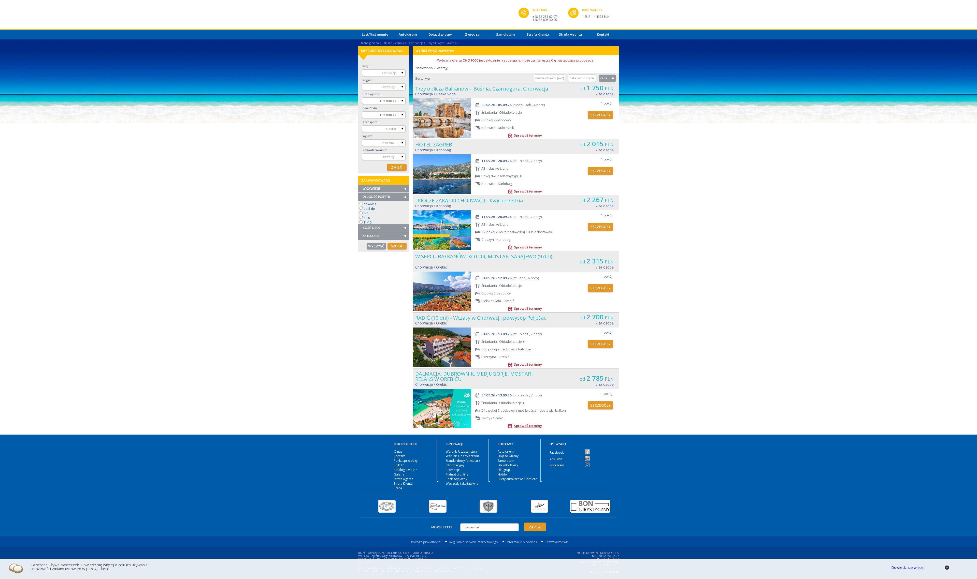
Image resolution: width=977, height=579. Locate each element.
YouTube (556, 459)
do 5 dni (370, 208)
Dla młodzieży (508, 465)
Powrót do (370, 108)
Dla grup (504, 470)
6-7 (366, 213)
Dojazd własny (440, 34)
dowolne (370, 204)
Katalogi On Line (405, 470)
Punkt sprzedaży (406, 460)
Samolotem (505, 34)
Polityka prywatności (426, 542)
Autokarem (408, 34)
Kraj (365, 66)
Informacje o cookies (522, 542)
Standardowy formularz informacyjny (463, 462)
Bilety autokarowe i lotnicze (517, 479)
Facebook (557, 452)
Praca (398, 488)
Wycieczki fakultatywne (462, 483)
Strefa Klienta (538, 34)
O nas (398, 451)
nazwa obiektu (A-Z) (549, 78)
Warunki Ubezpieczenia (463, 456)
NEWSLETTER (442, 527)
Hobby (503, 474)
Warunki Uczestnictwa (461, 451)
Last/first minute (375, 34)
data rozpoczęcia (582, 78)
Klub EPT (400, 465)
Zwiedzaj (472, 34)
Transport (370, 122)
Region (367, 80)
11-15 (368, 222)
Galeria (399, 474)
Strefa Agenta (570, 34)
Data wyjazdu (372, 94)
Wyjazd (367, 136)
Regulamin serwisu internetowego (473, 542)
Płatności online (457, 474)
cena (603, 78)
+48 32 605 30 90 (545, 20)
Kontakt (603, 34)
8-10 (367, 218)
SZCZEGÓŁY (600, 114)
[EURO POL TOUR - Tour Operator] (438, 16)
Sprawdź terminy (528, 135)
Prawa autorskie (557, 542)
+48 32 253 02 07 (545, 16)
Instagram (557, 465)
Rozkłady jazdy (456, 479)
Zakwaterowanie (374, 150)
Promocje (453, 470)
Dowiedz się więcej (908, 567)
